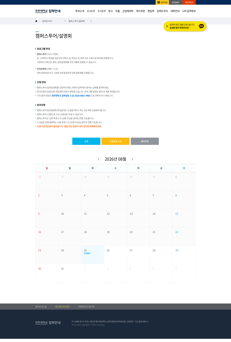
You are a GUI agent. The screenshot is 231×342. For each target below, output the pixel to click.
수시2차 (101, 11)
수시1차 (91, 11)
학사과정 (140, 11)
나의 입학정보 (189, 11)
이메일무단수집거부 (86, 306)
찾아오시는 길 (41, 306)
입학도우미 (162, 11)
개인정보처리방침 (62, 306)
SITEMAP (175, 2)
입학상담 (164, 2)
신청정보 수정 (115, 141)
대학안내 (175, 11)
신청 (86, 141)
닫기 (167, 26)
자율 (117, 11)
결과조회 (145, 141)
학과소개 (79, 11)
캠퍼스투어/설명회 (76, 21)
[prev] (99, 159)
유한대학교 (47, 11)
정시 (110, 11)
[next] (132, 159)
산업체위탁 (127, 11)
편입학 (151, 11)
